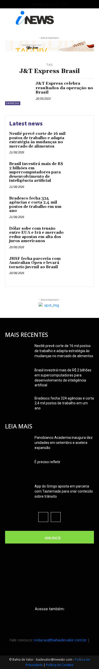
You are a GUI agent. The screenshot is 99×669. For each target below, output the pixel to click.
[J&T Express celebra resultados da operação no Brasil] (18, 92)
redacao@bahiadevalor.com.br (60, 639)
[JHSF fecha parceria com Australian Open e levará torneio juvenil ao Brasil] (79, 266)
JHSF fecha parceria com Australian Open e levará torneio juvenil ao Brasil (35, 262)
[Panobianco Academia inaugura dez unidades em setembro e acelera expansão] (17, 444)
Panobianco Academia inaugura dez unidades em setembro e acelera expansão (64, 443)
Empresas (12, 103)
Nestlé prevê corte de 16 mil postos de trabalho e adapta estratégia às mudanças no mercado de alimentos (37, 140)
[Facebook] (43, 517)
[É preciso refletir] (17, 468)
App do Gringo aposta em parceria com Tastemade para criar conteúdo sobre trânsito (64, 491)
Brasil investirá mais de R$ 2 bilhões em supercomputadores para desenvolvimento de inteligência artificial (36, 172)
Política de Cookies (59, 665)
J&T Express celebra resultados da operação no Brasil (64, 88)
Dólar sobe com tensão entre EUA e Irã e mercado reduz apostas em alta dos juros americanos (36, 235)
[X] (56, 517)
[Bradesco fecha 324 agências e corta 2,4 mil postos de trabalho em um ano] (79, 205)
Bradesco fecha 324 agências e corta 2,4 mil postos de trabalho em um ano (35, 204)
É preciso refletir (47, 462)
